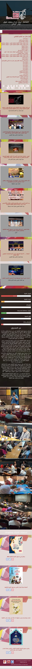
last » (8, 88)
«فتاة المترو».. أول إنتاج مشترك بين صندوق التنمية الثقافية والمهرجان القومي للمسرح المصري (16, 229)
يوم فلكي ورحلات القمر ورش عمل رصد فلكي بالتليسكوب (15, 61)
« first (27, 86)
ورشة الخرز (25, 39)
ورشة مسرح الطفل (23, 40)
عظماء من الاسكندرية (23, 50)
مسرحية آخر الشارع (23, 75)
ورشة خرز (26, 74)
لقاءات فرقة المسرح (23, 42)
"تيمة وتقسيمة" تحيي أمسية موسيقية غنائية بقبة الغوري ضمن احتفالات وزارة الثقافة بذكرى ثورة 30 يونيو (16, 132)
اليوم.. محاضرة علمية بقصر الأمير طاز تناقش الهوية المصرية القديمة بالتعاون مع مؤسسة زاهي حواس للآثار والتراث (16, 156)
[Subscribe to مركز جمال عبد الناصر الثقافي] (0, 91)
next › (13, 88)
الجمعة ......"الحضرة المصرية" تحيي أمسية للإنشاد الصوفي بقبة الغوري (16, 254)
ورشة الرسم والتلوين (23, 83)
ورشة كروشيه (25, 49)
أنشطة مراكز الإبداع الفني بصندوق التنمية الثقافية (16, 587)
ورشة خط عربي (24, 80)
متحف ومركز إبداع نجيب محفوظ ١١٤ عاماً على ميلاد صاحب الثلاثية (16, 618)
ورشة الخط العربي (24, 71)
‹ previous (21, 86)
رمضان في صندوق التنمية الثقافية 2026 (16, 557)
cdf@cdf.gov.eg (23, 662)
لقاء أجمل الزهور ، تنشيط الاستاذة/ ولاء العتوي (17, 77)
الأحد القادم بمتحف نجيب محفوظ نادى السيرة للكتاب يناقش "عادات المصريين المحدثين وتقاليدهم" (16, 181)
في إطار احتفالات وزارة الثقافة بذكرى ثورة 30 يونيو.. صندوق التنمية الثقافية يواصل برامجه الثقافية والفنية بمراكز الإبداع (16, 108)
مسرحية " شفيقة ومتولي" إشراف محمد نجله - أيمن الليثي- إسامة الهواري (16, 52)
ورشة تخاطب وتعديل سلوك (21, 81)
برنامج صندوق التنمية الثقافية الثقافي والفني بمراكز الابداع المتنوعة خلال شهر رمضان (16, 649)
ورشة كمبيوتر (25, 46)
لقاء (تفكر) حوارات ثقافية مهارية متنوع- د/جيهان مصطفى (14, 43)
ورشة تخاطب (25, 58)
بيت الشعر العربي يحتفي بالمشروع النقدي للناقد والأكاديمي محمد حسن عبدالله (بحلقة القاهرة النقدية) (16, 203)
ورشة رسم (25, 62)
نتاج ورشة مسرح (24, 78)
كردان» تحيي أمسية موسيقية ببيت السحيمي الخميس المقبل (16, 278)
